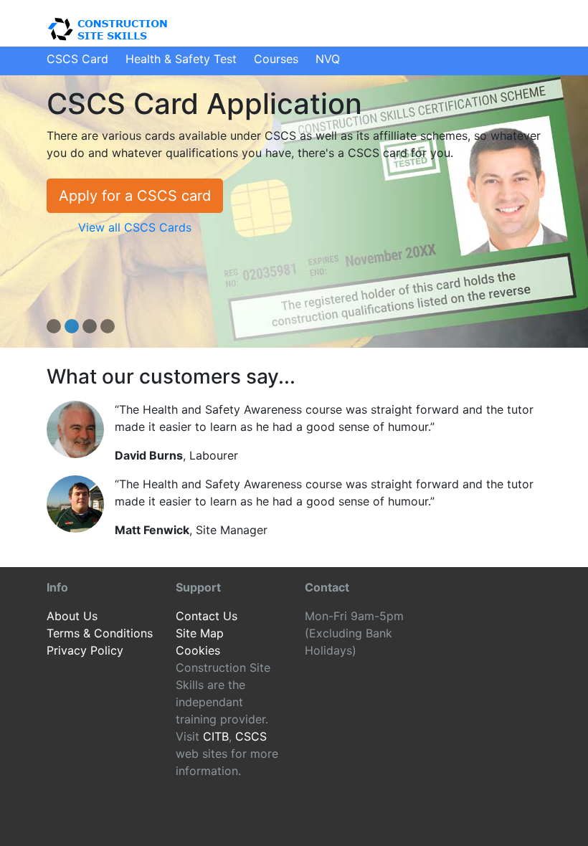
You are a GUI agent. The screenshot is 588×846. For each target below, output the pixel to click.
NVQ (328, 59)
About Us (72, 616)
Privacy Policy (85, 650)
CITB (216, 736)
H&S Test (181, 59)
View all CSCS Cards (134, 227)
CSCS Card (77, 59)
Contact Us (206, 616)
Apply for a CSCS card (135, 195)
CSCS (251, 736)
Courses (276, 59)
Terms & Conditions (100, 633)
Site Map (200, 633)
